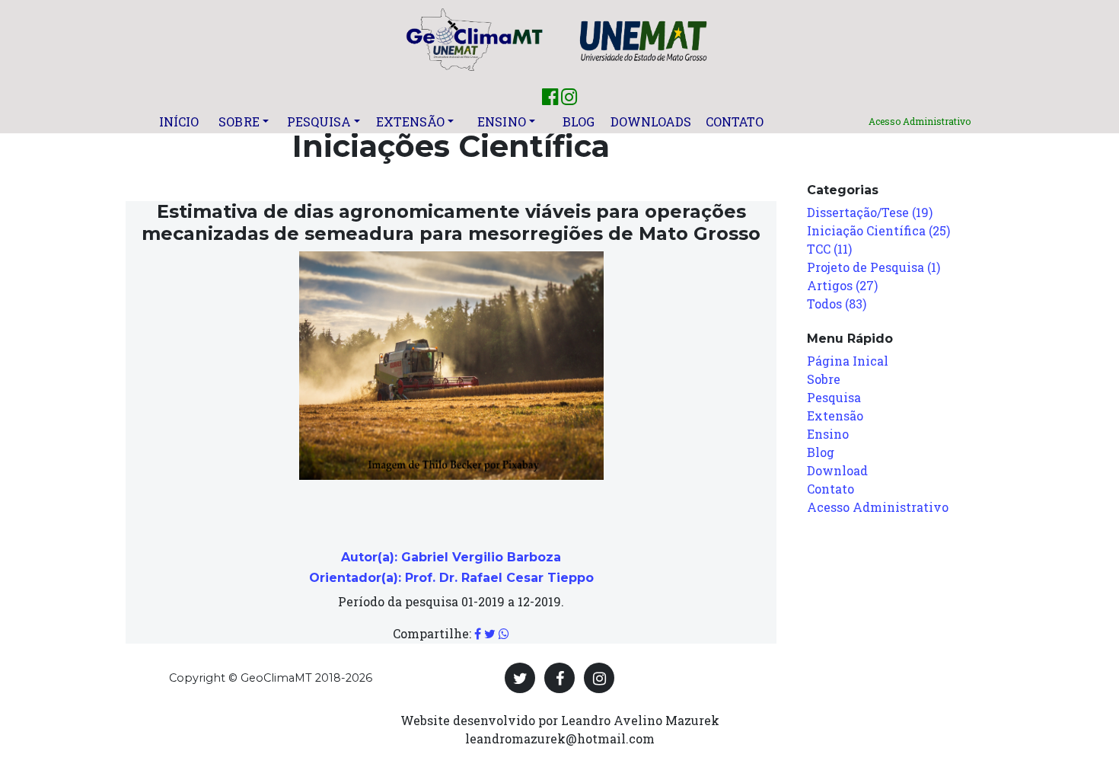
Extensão (410, 121)
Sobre (238, 121)
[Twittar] (490, 633)
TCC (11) (829, 249)
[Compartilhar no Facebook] (477, 633)
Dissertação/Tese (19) (869, 212)
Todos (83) (836, 304)
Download (837, 470)
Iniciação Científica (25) (878, 230)
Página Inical (847, 361)
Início (179, 121)
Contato (735, 121)
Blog (579, 121)
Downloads (651, 121)
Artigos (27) (842, 285)
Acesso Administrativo (920, 121)
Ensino (501, 121)
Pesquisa (319, 121)
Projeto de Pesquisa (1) (873, 267)
